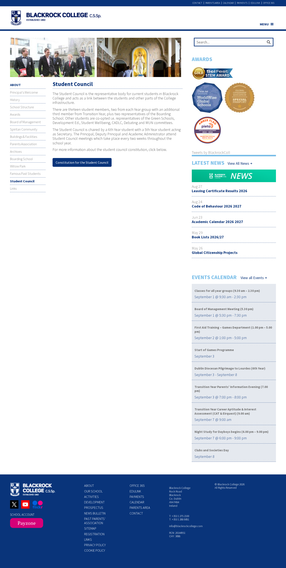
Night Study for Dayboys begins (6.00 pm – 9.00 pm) (231, 432)
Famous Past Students (25, 173)
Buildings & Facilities (23, 136)
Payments (242, 3)
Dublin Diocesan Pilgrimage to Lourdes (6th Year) (230, 368)
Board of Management (25, 122)
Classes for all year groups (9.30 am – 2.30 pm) (227, 291)
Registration (94, 534)
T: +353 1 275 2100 (179, 516)
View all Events (252, 278)
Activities (91, 497)
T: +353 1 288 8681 (179, 519)
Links (13, 188)
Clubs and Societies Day (212, 450)
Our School (93, 491)
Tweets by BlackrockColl (211, 152)
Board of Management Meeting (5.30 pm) (224, 309)
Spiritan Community (23, 129)
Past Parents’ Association (95, 521)
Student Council (22, 181)
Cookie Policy (94, 550)
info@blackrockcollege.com (186, 526)
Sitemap (90, 528)
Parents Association (23, 144)
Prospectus (93, 507)
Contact (197, 3)
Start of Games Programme (214, 350)
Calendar (228, 3)
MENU (264, 24)
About (89, 485)
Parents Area (212, 3)
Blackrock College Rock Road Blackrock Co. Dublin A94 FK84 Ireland (179, 496)
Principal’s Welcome (24, 92)
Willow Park (18, 166)
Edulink (255, 3)
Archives (16, 151)
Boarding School (21, 159)
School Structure (22, 107)
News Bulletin (95, 513)
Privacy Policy (95, 545)
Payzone (27, 523)
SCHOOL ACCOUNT (22, 515)
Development (94, 502)
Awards (15, 114)
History (15, 100)
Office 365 (268, 3)
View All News (238, 163)
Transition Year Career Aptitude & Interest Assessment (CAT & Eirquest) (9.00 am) (225, 411)
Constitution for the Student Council (82, 162)
